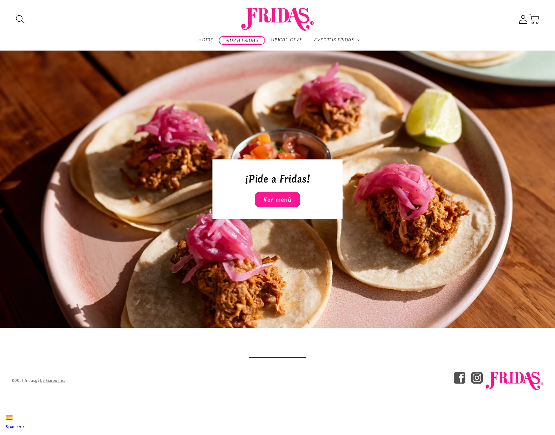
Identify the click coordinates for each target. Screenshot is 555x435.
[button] (20, 19)
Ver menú (277, 199)
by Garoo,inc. (52, 381)
